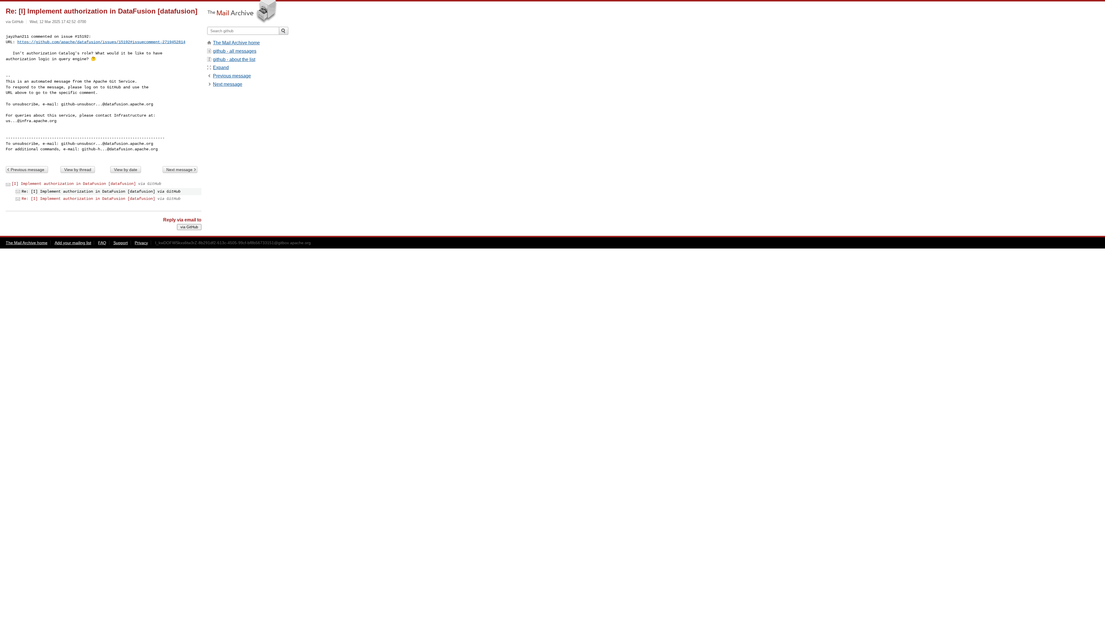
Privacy (141, 242)
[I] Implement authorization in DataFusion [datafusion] (74, 183)
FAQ (102, 242)
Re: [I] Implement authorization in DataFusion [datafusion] (88, 198)
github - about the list (234, 59)
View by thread (77, 169)
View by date (125, 169)
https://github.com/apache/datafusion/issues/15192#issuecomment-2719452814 (101, 42)
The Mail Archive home (236, 42)
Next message (179, 169)
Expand (221, 67)
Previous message (27, 169)
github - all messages (234, 51)
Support (120, 242)
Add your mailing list (73, 242)
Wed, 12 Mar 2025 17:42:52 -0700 (58, 22)
